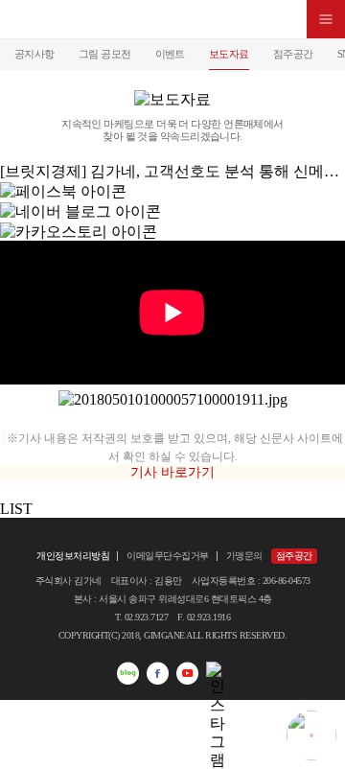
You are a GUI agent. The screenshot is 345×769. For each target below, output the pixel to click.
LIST (16, 509)
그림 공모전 (105, 53)
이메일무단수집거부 (167, 555)
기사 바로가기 (172, 472)
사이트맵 (326, 19)
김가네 (172, 19)
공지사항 (34, 53)
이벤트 (170, 53)
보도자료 (229, 53)
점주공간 (293, 53)
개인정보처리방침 (72, 555)
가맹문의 (244, 555)
